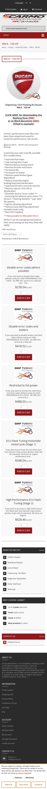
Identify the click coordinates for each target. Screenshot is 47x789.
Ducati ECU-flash (21, 47)
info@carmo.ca (14, 642)
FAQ (3, 712)
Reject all (8, 785)
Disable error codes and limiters (23, 328)
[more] (41, 550)
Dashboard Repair (15, 562)
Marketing (30, 778)
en (26, 3)
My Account (7, 734)
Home (4, 47)
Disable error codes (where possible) (23, 269)
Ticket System (7, 690)
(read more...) (22, 677)
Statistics (18, 778)
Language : (19, 3)
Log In (25, 9)
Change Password (9, 739)
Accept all (38, 785)
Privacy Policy (7, 699)
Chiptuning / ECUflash (17, 573)
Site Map (5, 707)
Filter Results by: (9, 229)
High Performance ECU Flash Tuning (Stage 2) (23, 501)
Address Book (7, 730)
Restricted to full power (23, 385)
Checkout (38, 9)
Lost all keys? (13, 568)
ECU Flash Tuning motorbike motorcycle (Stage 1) (23, 442)
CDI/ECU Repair (14, 557)
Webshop (11, 589)
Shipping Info (7, 694)
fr (30, 3)
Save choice (23, 785)
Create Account (8, 743)
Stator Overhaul (14, 584)
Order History (7, 726)
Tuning (10, 47)
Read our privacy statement (21, 773)
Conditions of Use (9, 703)
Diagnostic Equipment (17, 578)
